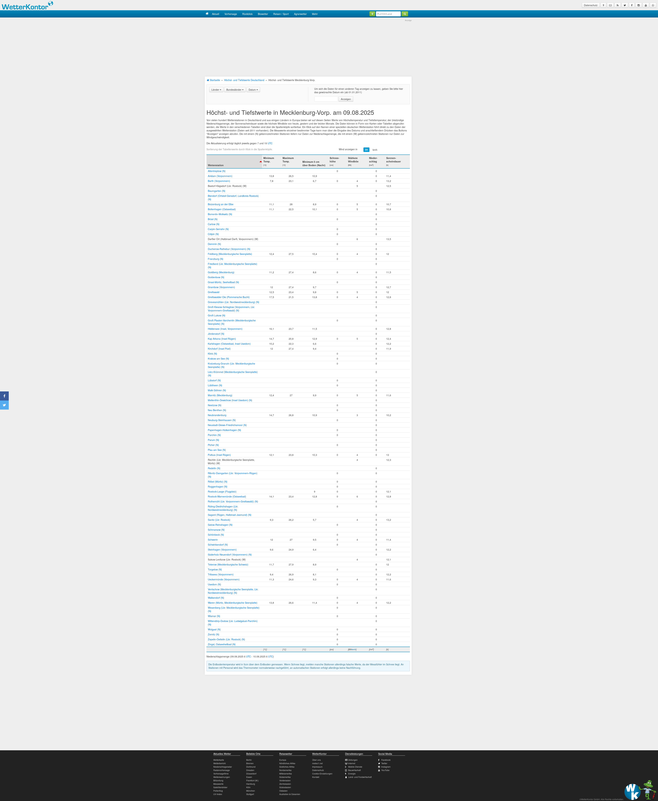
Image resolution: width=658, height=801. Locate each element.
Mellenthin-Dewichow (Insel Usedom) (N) (230, 400)
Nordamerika (285, 770)
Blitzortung (218, 780)
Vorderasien (285, 780)
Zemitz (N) (213, 634)
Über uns (316, 759)
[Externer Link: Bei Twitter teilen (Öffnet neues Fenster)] (4, 405)
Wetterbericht (219, 763)
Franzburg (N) (215, 259)
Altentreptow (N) (217, 171)
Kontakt (315, 776)
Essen (249, 776)
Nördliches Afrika (287, 763)
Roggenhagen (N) (217, 486)
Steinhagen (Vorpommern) (222, 549)
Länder (215, 89)
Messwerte (218, 783)
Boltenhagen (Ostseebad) (222, 209)
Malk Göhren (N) (217, 390)
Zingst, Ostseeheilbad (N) (222, 644)
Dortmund (250, 766)
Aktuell (215, 14)
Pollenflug (218, 790)
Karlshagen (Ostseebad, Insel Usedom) (229, 343)
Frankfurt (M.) (252, 780)
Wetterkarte (218, 759)
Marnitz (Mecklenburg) (220, 395)
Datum (253, 89)
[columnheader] (234, 161)
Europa (282, 759)
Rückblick (247, 14)
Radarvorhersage (221, 770)
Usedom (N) (214, 584)
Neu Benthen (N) (217, 410)
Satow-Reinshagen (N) (220, 524)
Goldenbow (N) (216, 277)
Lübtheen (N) (215, 385)
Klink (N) (212, 353)
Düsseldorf (251, 773)
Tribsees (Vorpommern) (221, 574)
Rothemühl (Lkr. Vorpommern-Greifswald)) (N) (233, 501)
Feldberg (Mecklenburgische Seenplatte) (230, 254)
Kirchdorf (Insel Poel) (219, 348)
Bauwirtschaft (354, 770)
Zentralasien (285, 783)
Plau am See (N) (217, 450)
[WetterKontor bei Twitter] (625, 5)
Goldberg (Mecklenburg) (221, 272)
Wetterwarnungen (221, 776)
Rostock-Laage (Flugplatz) (222, 491)
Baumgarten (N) (216, 191)
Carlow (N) (214, 224)
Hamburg (250, 783)
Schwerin (213, 539)
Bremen (250, 763)
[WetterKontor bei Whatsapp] (653, 5)
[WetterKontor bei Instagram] (638, 5)
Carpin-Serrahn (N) (218, 229)
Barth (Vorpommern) (219, 181)
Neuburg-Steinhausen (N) (222, 420)
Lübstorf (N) (214, 380)
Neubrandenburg (217, 415)
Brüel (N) (213, 219)
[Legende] (603, 5)
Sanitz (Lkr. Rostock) (219, 519)
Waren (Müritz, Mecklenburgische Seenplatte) (232, 602)
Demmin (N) (214, 244)
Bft (366, 149)
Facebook (386, 759)
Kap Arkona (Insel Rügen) (222, 338)
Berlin (249, 759)
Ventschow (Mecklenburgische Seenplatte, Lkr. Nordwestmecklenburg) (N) (233, 591)
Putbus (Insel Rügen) (219, 455)
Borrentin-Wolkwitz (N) (220, 214)
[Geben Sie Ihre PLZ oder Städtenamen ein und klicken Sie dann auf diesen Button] (404, 13)
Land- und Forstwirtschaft (360, 776)
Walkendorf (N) (216, 597)
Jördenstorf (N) (216, 333)
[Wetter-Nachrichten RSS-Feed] (617, 5)
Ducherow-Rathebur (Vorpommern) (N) (229, 249)
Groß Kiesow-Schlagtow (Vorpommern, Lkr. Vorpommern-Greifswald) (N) (231, 308)
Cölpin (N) (213, 234)
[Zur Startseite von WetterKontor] (207, 13)
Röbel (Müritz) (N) (217, 481)
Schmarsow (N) (216, 529)
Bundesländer (234, 89)
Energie (352, 773)
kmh (375, 149)
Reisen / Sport (281, 14)
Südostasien (285, 787)
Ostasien (283, 790)
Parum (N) (213, 440)
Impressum (317, 766)
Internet (351, 763)
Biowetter (263, 14)
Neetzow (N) (214, 405)
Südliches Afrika (286, 766)
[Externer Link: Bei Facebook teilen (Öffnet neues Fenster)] (4, 395)
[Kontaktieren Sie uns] (610, 5)
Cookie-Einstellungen (322, 773)
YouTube (385, 770)
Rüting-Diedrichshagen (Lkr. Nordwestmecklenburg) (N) (223, 508)
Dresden (250, 770)
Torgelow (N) (215, 569)
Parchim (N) (214, 435)
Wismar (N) (214, 616)
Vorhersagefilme (221, 773)
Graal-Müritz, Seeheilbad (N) (223, 282)
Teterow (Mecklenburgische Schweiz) (228, 564)
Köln (248, 787)
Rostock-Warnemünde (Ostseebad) (227, 496)
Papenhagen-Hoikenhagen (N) (224, 430)
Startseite (214, 80)
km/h (353, 649)
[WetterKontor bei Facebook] (632, 5)
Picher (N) (213, 445)
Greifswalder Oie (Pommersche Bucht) (229, 297)
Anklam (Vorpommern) (220, 176)
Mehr (315, 14)
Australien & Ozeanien (289, 794)
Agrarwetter (300, 14)
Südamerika (285, 776)
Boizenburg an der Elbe (220, 204)
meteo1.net (317, 763)
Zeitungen (353, 759)
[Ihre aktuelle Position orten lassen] (372, 13)
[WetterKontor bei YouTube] (646, 5)
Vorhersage (230, 14)
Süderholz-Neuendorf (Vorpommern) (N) (230, 554)
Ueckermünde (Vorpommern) (224, 579)
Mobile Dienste (355, 766)
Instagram (386, 766)
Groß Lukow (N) (216, 315)
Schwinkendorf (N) (218, 544)
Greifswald (213, 292)
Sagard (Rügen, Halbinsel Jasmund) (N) (229, 514)
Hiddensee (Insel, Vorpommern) (225, 328)
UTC (270, 143)
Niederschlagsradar (222, 766)
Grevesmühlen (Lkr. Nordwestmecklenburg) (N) (233, 302)
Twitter (384, 763)
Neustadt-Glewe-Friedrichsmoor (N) (227, 425)
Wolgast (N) (214, 629)
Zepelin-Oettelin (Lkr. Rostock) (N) (226, 639)
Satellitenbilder (220, 787)
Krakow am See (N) (218, 358)
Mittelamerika (285, 773)
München (250, 790)
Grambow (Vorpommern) (221, 287)
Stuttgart (250, 794)
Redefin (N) (214, 468)
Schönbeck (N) (216, 534)
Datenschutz (591, 5)
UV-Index (217, 794)
